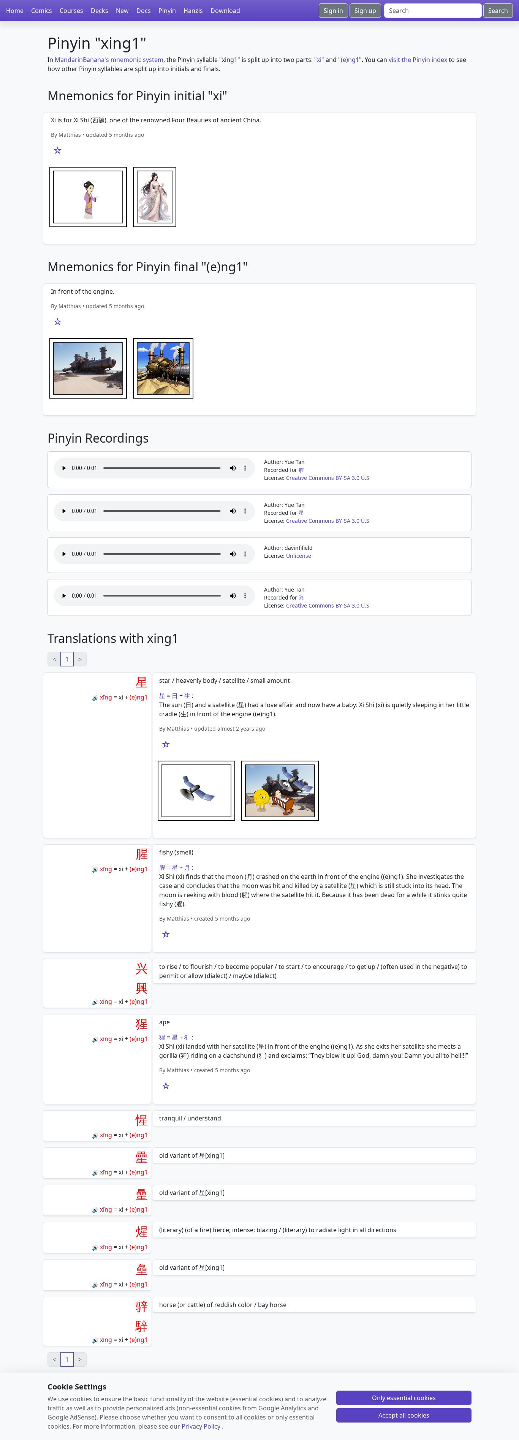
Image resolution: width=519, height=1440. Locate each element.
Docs (143, 10)
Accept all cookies (403, 1415)
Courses (71, 10)
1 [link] (67, 659)
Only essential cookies (404, 1398)
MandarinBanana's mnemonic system (109, 59)
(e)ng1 (139, 697)
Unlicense (298, 555)
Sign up (365, 10)
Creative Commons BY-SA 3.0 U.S (327, 477)
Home (15, 10)
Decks (99, 10)
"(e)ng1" (350, 59)
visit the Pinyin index (418, 59)
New (122, 10)
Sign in (333, 10)
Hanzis (193, 10)
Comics (41, 10)
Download (225, 10)
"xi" (319, 59)
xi (121, 697)
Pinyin (167, 10)
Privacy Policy (201, 1426)
